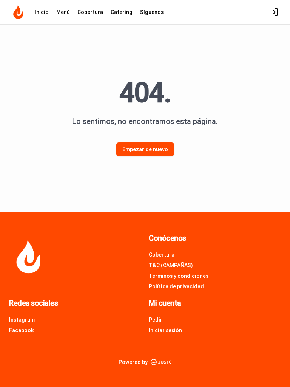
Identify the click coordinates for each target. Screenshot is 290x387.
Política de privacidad (176, 286)
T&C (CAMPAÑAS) (171, 265)
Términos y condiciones (178, 275)
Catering (122, 12)
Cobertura (90, 12)
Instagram (22, 319)
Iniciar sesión (165, 330)
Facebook (21, 330)
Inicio (42, 12)
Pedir (155, 319)
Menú (63, 12)
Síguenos (152, 12)
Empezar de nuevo (145, 149)
